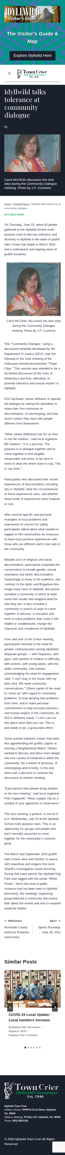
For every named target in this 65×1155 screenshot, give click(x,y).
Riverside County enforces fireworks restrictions (16, 929)
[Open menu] (9, 73)
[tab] (25, 1047)
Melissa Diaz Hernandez (26, 1027)
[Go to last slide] (10, 1007)
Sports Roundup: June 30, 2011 (49, 927)
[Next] (55, 1007)
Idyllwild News (14, 214)
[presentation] (32, 989)
